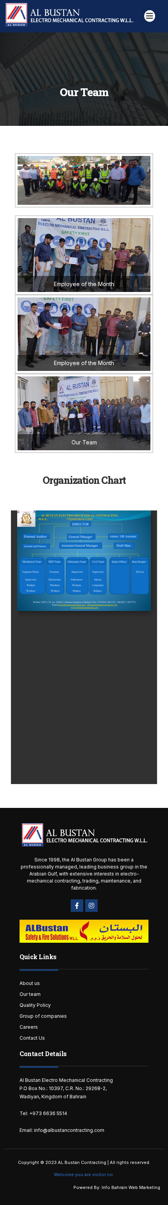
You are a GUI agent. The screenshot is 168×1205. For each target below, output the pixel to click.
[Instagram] (91, 905)
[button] (149, 16)
